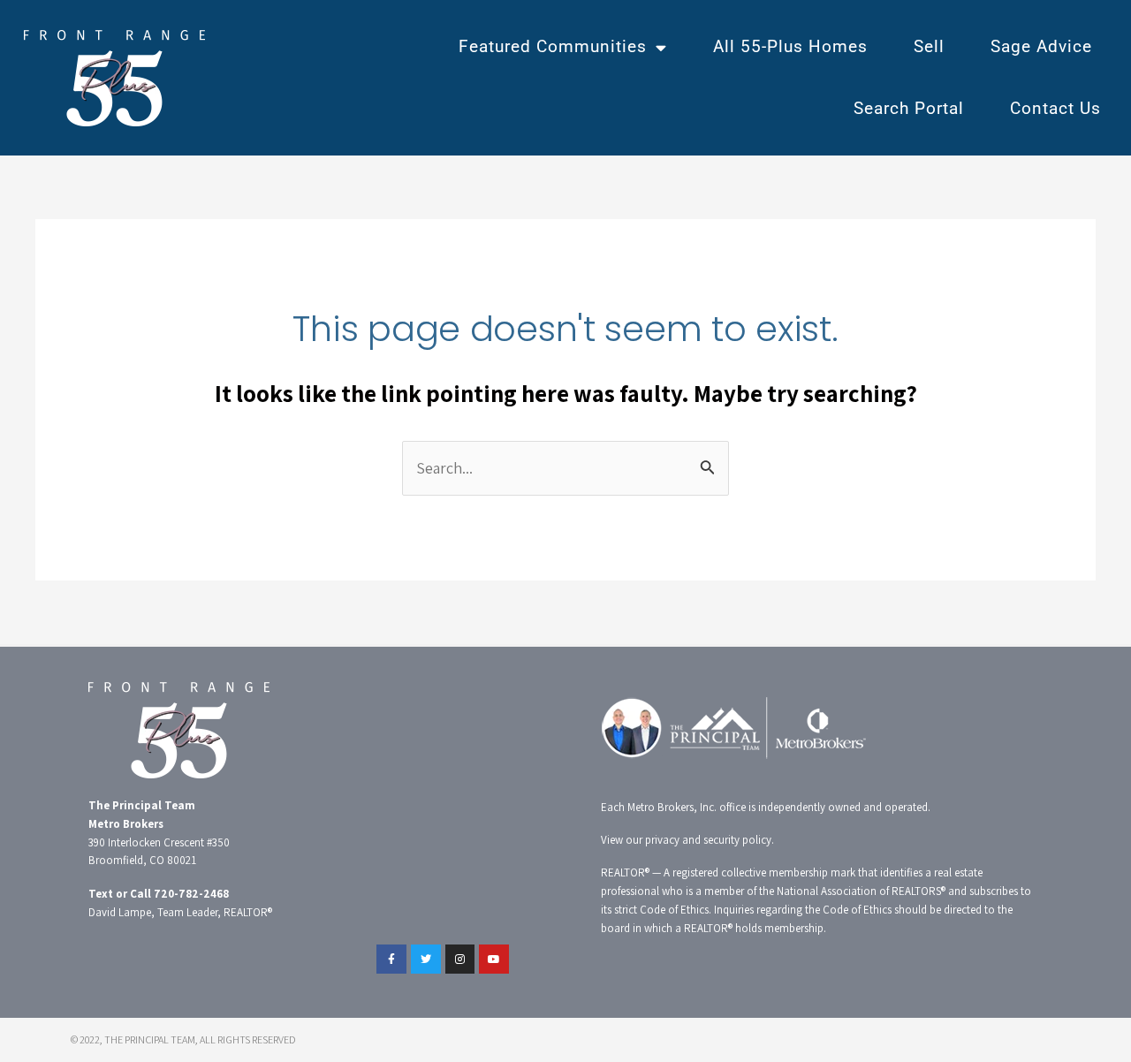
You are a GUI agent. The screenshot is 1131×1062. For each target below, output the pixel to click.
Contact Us (1055, 108)
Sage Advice (1041, 46)
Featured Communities (553, 46)
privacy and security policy (708, 839)
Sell (929, 46)
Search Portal (909, 108)
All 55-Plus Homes (790, 46)
